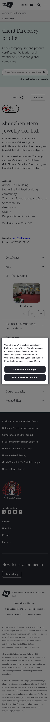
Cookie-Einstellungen (24, 369)
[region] (25, 361)
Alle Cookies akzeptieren (25, 377)
